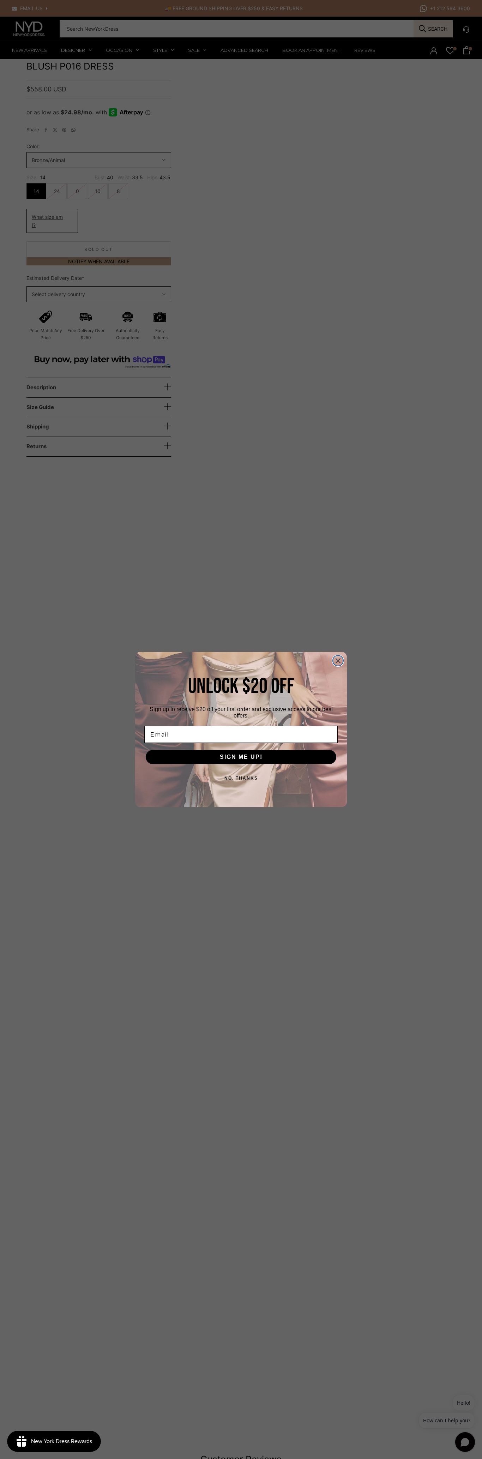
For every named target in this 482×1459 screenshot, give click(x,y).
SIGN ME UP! (241, 757)
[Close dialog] (338, 660)
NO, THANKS (241, 778)
